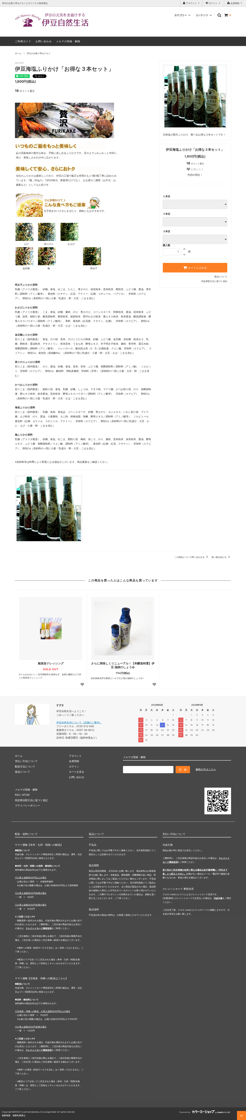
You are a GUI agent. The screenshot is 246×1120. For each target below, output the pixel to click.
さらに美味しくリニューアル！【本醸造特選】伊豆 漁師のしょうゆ (123, 665)
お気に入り (196, 169)
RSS (17, 794)
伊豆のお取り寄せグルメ (39, 53)
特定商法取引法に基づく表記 (31, 800)
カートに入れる (197, 267)
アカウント (191, 3)
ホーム (18, 53)
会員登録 (235, 3)
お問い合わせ (43, 41)
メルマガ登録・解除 (68, 41)
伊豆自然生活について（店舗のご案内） (79, 722)
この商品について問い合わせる (189, 557)
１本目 (166, 196)
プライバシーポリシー (27, 805)
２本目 (166, 213)
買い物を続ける (219, 557)
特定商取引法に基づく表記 (214, 281)
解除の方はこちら (206, 769)
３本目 (166, 231)
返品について (220, 276)
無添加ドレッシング (51, 663)
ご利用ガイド (23, 41)
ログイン (213, 3)
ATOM (25, 794)
